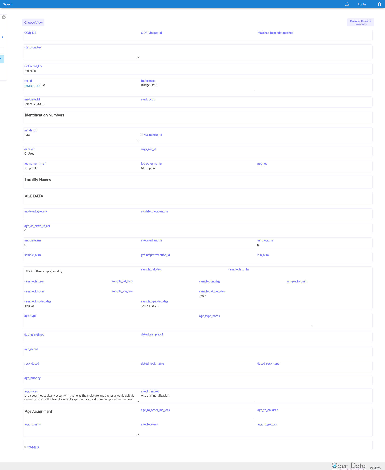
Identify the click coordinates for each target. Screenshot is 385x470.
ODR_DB (30, 32)
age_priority (32, 378)
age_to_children (267, 410)
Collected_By (33, 66)
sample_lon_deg (209, 281)
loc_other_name (151, 163)
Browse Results (360, 22)
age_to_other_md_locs (155, 410)
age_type (30, 315)
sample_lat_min (238, 269)
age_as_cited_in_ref (37, 226)
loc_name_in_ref (34, 163)
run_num (262, 255)
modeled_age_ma (35, 211)
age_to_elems (150, 424)
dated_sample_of (152, 334)
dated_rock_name (152, 363)
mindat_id (30, 130)
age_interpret (150, 391)
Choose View (33, 22)
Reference (148, 80)
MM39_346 (32, 86)
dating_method (34, 334)
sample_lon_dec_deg (37, 301)
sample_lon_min (297, 281)
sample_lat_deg (151, 269)
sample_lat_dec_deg (212, 291)
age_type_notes (209, 316)
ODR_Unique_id (151, 32)
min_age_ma (265, 240)
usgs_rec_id (148, 149)
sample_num (32, 255)
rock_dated (31, 363)
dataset (29, 149)
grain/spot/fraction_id (155, 255)
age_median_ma (151, 240)
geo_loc (262, 163)
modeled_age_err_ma (155, 211)
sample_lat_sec (34, 281)
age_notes (31, 391)
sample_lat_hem (122, 281)
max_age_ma (32, 240)
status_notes (33, 47)
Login (362, 4)
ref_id (28, 80)
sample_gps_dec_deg (154, 301)
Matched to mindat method (275, 32)
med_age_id (32, 99)
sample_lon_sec (34, 291)
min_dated (31, 349)
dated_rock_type (268, 363)
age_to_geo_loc (267, 424)
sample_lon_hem (122, 291)
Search (7, 4)
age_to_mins (32, 424)
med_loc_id (148, 99)
